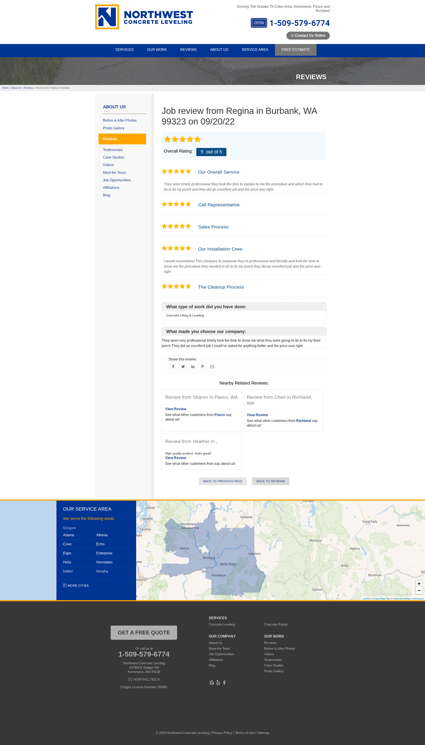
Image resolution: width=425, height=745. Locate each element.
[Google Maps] (211, 682)
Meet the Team (114, 172)
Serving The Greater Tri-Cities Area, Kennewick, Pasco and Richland (283, 9)
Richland (303, 421)
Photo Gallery (113, 128)
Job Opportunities (117, 180)
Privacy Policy (222, 733)
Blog (106, 195)
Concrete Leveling (222, 624)
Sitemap (263, 733)
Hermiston (104, 562)
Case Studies (113, 157)
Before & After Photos (120, 120)
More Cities (78, 585)
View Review (175, 409)
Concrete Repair (276, 624)
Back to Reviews (271, 481)
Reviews (110, 139)
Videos (108, 165)
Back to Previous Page (222, 481)
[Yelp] (218, 682)
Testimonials (113, 150)
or (308, 35)
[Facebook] (224, 682)
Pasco (219, 415)
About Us (114, 106)
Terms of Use (245, 733)
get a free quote (144, 633)
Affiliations (111, 188)
